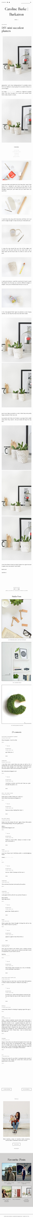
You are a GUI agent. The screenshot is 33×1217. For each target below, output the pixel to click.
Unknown (4, 760)
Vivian (3, 849)
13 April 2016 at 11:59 (9, 992)
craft (11, 590)
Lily (2, 1054)
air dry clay (16, 150)
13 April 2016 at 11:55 (9, 750)
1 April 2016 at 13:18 (5, 851)
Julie (3, 1016)
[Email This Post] (18, 589)
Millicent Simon (6, 818)
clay (9, 590)
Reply (3, 742)
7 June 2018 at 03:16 (5, 1056)
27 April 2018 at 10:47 (6, 1039)
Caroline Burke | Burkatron (11, 1216)
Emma (3, 919)
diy (13, 590)
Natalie (3, 1005)
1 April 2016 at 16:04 (5, 882)
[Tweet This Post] (14, 589)
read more (16, 1144)
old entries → (26, 1089)
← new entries (6, 1089)
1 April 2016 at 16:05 (5, 892)
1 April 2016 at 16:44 (5, 921)
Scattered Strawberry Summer (9, 736)
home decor (17, 590)
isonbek (4, 1038)
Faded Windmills (6, 955)
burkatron (8, 748)
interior (21, 590)
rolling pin (16, 153)
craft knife (16, 155)
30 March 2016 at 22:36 (6, 762)
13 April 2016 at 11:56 (9, 837)
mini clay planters (11, 91)
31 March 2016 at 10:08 (6, 794)
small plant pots (17, 151)
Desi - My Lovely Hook (7, 793)
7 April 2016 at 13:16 (5, 946)
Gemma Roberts (6, 945)
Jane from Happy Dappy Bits (9, 977)
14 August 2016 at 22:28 (6, 1007)
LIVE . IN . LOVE (9, 857)
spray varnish (16, 156)
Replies (8, 803)
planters (26, 590)
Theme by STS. (25, 1216)
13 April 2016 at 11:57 (9, 909)
